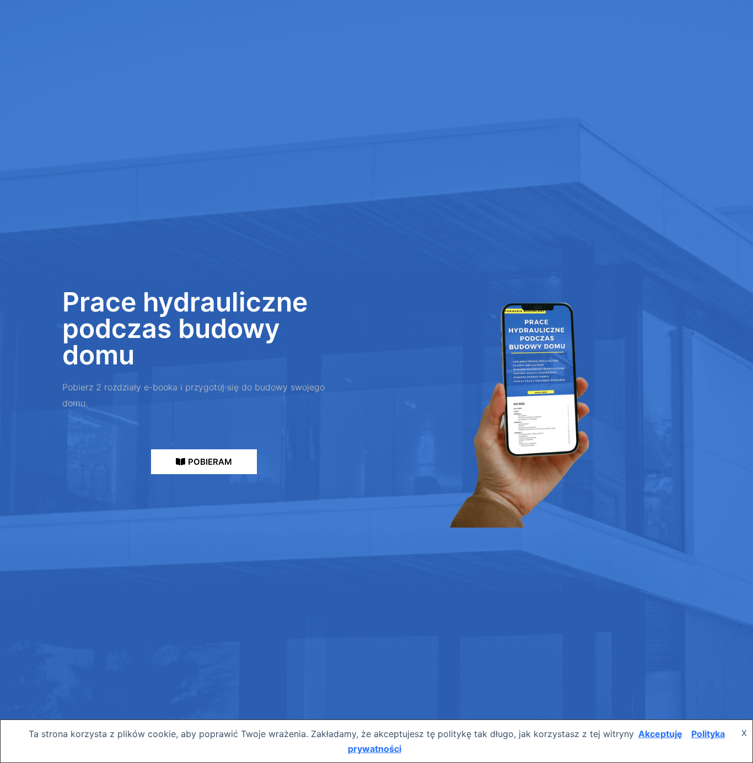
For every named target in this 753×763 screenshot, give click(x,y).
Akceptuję (660, 733)
